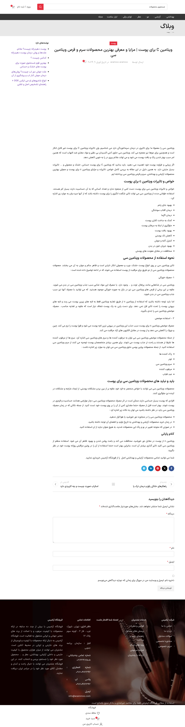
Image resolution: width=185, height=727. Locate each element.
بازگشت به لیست (113, 484)
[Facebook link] (171, 468)
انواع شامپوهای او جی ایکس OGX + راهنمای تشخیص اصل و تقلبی (29, 82)
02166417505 (84, 660)
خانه (173, 32)
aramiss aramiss (119, 62)
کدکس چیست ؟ (38, 58)
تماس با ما (166, 626)
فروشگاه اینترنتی (149, 703)
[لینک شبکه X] (164, 468)
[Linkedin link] (151, 468)
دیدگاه (170, 514)
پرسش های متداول (135, 631)
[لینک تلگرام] (144, 468)
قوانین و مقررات (136, 626)
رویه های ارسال (137, 645)
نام (172, 548)
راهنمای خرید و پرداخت (137, 638)
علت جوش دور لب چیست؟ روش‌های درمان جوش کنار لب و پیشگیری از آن (29, 73)
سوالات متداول (165, 636)
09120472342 (83, 672)
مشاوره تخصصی (164, 641)
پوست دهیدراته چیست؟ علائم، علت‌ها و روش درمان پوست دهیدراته (28, 51)
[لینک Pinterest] (157, 468)
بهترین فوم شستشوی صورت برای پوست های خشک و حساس (30, 65)
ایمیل (170, 562)
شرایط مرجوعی (137, 650)
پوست (168, 32)
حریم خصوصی (165, 646)
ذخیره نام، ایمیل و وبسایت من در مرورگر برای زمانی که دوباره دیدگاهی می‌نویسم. (135, 580)
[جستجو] (40, 7)
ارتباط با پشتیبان (136, 655)
